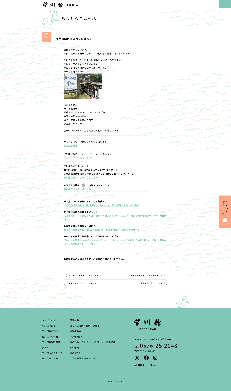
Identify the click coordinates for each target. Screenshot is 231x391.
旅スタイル (47, 347)
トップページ (48, 320)
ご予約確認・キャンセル (82, 358)
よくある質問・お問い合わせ (84, 325)
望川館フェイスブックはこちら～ (81, 177)
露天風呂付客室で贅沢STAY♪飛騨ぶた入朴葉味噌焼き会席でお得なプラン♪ (103, 230)
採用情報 (74, 347)
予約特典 (74, 320)
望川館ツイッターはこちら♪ (78, 189)
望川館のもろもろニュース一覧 (83, 283)
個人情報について (79, 336)
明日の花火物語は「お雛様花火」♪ (146, 275)
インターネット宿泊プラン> (78, 157)
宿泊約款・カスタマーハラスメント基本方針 (92, 342)
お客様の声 (75, 331)
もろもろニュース (51, 358)
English (139, 364)
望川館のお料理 (50, 336)
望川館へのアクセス (52, 353)
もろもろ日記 (70, 145)
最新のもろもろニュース (152, 283)
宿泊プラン (75, 353)
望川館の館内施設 (51, 342)
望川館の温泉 (49, 325)
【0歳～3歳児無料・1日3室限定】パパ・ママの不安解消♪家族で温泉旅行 (102, 205)
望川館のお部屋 (50, 331)
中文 (152, 364)
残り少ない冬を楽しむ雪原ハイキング (86, 275)
